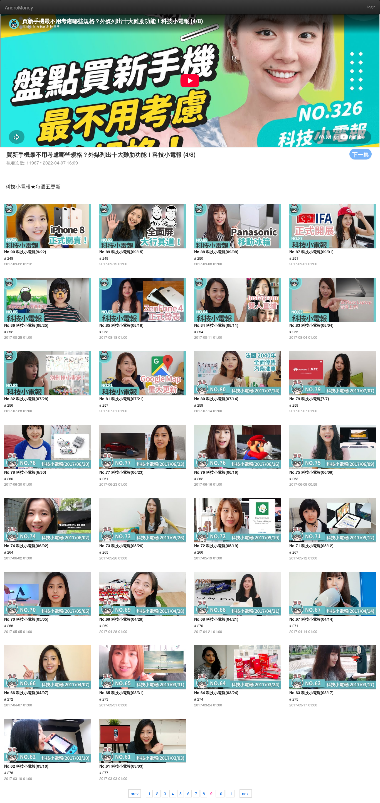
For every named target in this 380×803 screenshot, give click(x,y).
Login (371, 7)
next (246, 793)
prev (135, 793)
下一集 (360, 154)
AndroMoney (19, 7)
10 (220, 793)
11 (230, 793)
